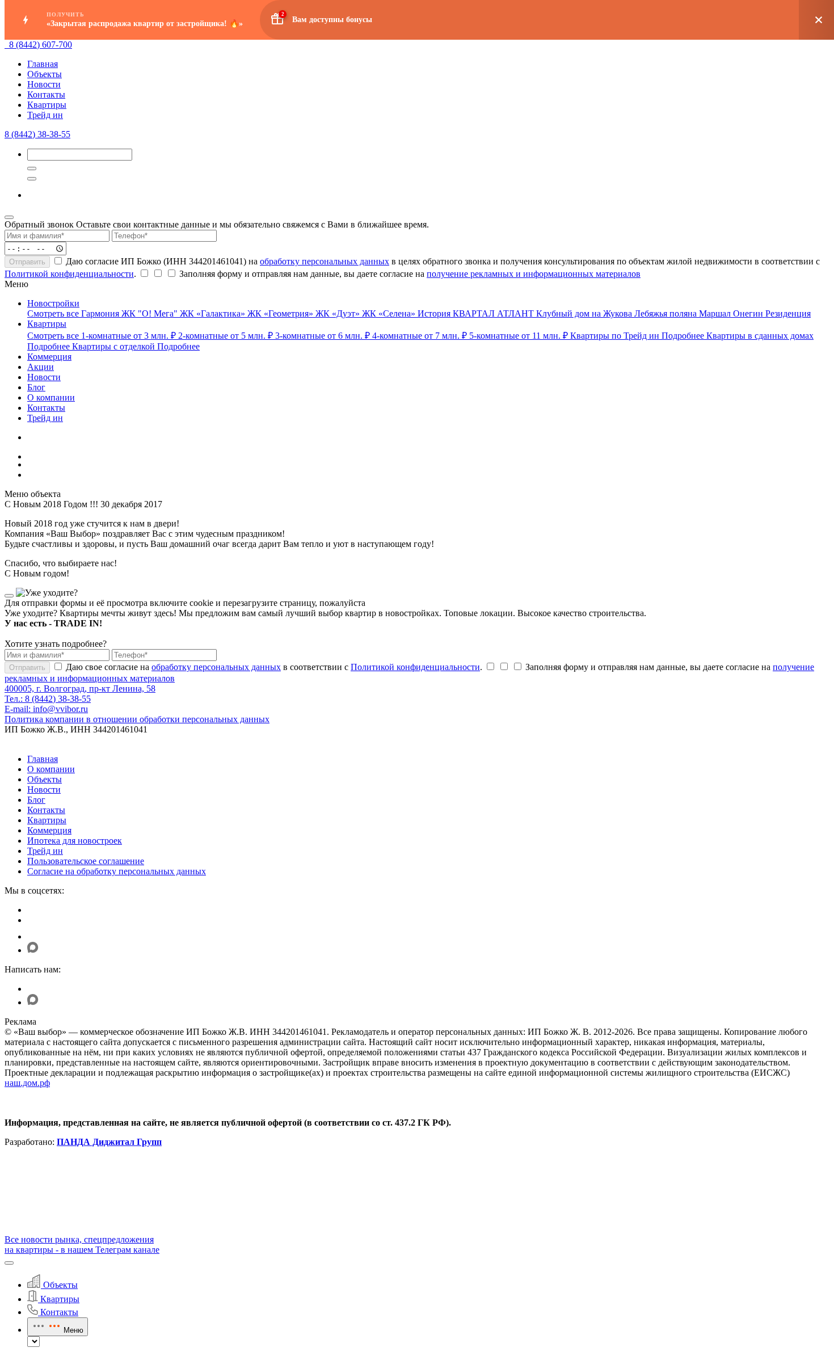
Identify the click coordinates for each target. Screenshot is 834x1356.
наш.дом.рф (27, 1083)
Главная (42, 64)
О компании (51, 769)
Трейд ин (45, 115)
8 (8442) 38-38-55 (37, 134)
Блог (36, 800)
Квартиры (46, 105)
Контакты (46, 94)
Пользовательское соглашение (85, 861)
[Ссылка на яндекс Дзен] (34, 936)
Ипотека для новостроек (74, 840)
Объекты (44, 74)
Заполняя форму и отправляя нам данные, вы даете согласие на (409, 274)
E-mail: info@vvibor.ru (46, 709)
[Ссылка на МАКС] (33, 950)
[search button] (31, 178)
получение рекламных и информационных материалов (534, 274)
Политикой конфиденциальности (69, 274)
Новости (44, 84)
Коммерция (49, 830)
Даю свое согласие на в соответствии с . (273, 667)
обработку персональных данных (324, 261)
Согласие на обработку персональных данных (116, 871)
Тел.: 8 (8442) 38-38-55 (48, 699)
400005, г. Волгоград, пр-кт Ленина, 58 (80, 688)
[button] (9, 1263)
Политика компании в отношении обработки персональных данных (137, 719)
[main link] (7, 44)
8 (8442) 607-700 (40, 44)
